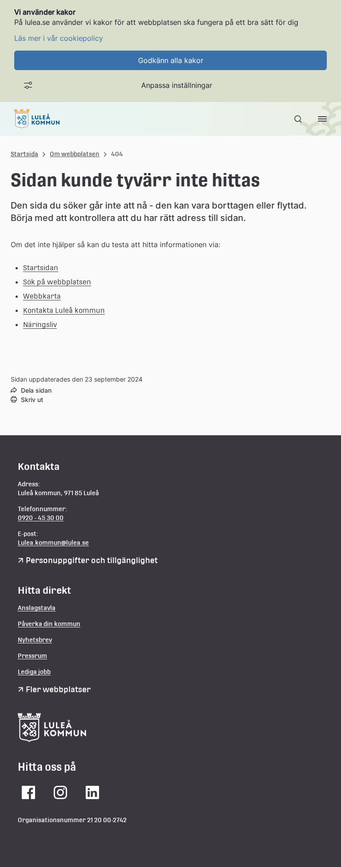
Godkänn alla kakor (170, 60)
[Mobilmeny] (322, 118)
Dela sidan (36, 390)
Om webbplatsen (74, 154)
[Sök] (299, 119)
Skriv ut (32, 399)
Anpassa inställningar (176, 85)
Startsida (24, 154)
